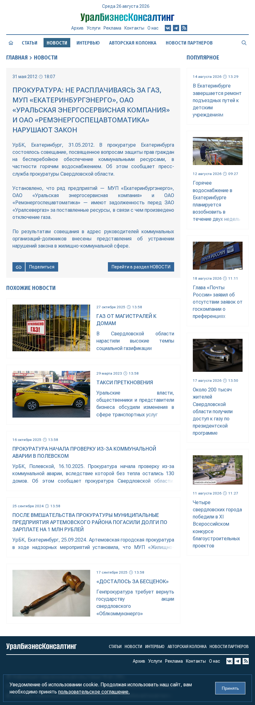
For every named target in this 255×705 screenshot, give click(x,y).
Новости (46, 57)
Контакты (134, 28)
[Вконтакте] (168, 28)
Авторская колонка (132, 43)
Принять (230, 688)
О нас (153, 28)
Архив (77, 28)
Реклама (112, 28)
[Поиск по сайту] (244, 42)
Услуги (93, 28)
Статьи (29, 43)
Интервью (88, 43)
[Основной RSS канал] (184, 28)
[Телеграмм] (176, 28)
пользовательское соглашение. (94, 692)
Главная (17, 57)
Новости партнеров (189, 43)
